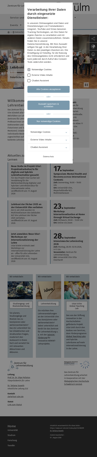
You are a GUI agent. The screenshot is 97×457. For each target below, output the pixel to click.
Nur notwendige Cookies (48, 121)
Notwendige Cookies (42, 69)
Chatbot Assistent (40, 80)
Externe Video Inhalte (42, 75)
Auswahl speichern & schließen (48, 105)
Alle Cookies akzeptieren (48, 89)
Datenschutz (48, 156)
